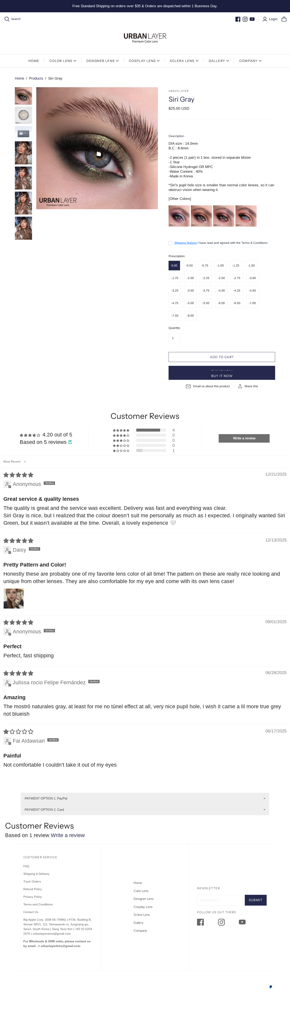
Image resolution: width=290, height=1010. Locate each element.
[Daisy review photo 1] (13, 598)
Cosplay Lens (142, 61)
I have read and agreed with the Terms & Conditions (220, 242)
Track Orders (32, 881)
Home (33, 61)
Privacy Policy (32, 896)
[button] (121, 430)
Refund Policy (33, 889)
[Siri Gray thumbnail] (23, 95)
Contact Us (30, 912)
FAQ (26, 866)
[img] (18, 475)
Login (273, 19)
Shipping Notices (185, 242)
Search (16, 19)
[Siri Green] (201, 216)
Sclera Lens (182, 61)
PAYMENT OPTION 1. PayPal (46, 798)
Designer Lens (100, 61)
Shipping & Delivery (36, 873)
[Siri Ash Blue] (246, 216)
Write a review (68, 835)
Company (248, 61)
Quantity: (175, 328)
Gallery (217, 61)
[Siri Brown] (223, 216)
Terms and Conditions (38, 904)
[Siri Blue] (179, 216)
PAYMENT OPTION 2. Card (44, 809)
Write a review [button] (244, 438)
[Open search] (7, 19)
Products (36, 78)
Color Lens (60, 61)
